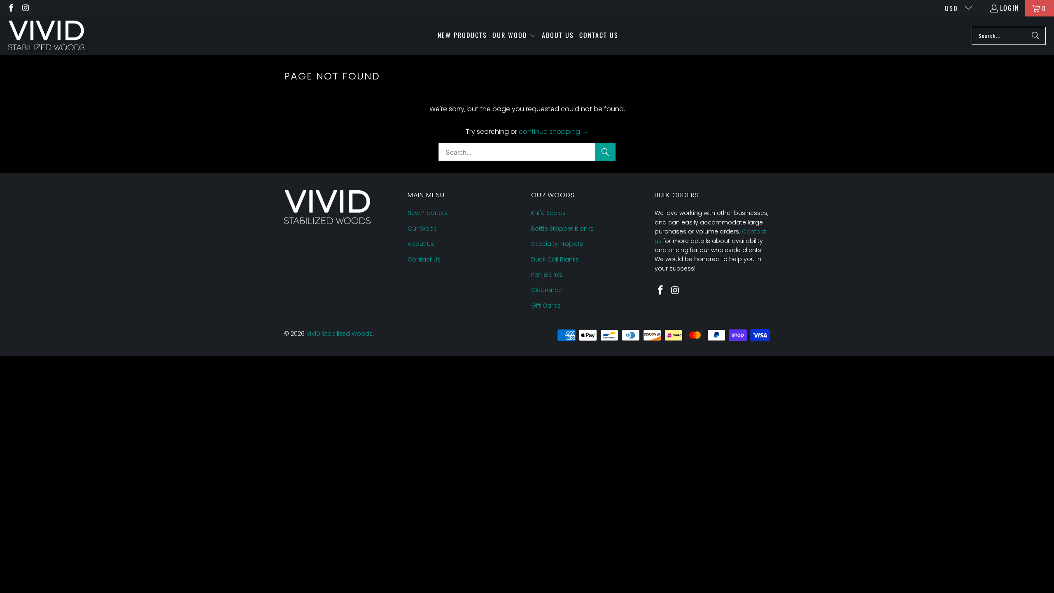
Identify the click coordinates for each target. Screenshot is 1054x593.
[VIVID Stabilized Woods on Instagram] (25, 8)
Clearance (546, 290)
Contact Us (424, 259)
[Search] (1035, 36)
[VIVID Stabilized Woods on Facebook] (10, 8)
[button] (514, 36)
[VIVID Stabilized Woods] (46, 36)
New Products (428, 213)
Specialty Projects (557, 244)
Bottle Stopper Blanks (562, 228)
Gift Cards (546, 305)
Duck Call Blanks (555, 259)
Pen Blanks (546, 275)
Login (1009, 8)
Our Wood (423, 228)
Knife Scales (548, 213)
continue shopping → (553, 131)
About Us (421, 244)
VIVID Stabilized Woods (339, 333)
